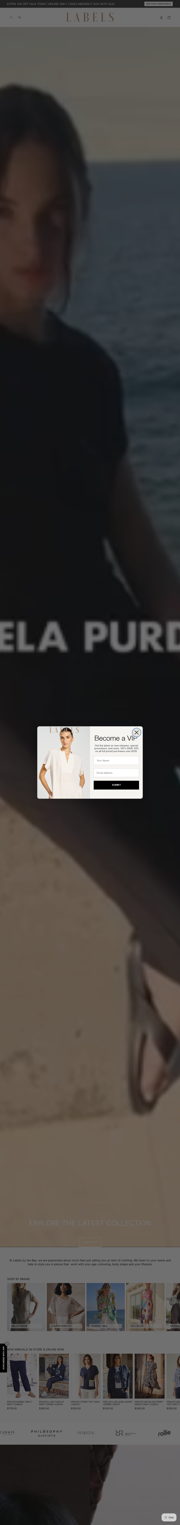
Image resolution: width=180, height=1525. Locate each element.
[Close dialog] (136, 732)
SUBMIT (116, 785)
